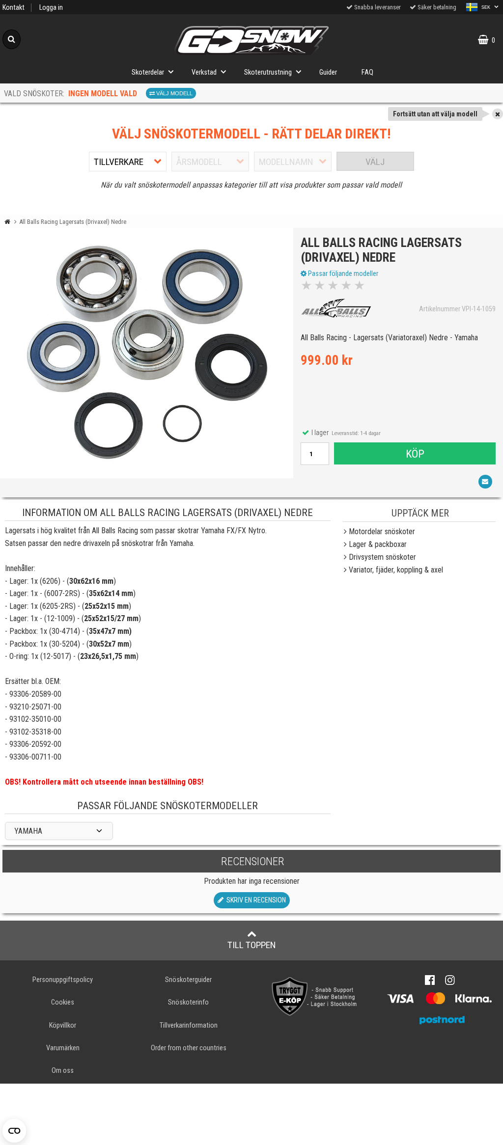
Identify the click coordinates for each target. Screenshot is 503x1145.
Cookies (62, 1002)
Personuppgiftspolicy (62, 980)
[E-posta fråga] (485, 482)
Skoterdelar (148, 72)
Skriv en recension (255, 900)
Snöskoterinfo (188, 1002)
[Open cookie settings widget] (14, 1131)
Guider (328, 72)
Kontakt (13, 7)
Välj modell (174, 93)
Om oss (63, 1070)
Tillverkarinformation (189, 1025)
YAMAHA (28, 831)
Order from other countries (188, 1048)
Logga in (51, 7)
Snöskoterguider (188, 980)
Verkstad (204, 72)
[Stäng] (497, 114)
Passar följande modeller (342, 273)
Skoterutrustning (268, 72)
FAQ (367, 72)
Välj (375, 161)
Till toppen (251, 945)
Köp (415, 453)
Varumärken (63, 1048)
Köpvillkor (62, 1025)
